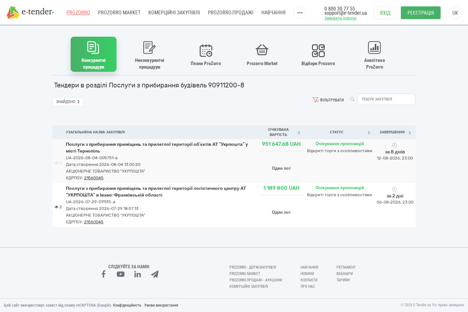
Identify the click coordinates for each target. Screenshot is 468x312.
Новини (307, 273)
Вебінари (345, 273)
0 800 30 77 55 (339, 9)
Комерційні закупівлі (174, 13)
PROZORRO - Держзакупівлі (253, 267)
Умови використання (161, 305)
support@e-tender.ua (345, 13)
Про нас (308, 286)
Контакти (309, 280)
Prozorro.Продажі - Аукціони (256, 280)
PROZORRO (78, 13)
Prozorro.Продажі (230, 13)
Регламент (346, 267)
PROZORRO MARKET (119, 13)
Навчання (273, 13)
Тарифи (343, 280)
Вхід (385, 13)
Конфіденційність (127, 305)
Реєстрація (421, 13)
